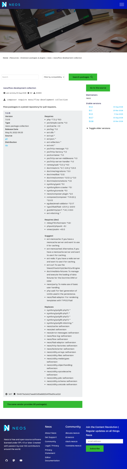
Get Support (51, 437)
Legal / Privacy (52, 446)
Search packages (81, 77)
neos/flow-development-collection (68, 58)
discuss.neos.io (72, 433)
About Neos (50, 433)
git (6, 139)
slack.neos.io (71, 441)
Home (5, 58)
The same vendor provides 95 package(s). (27, 404)
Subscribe (95, 448)
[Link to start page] (11, 4)
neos (50, 58)
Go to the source (98, 88)
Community (50, 441)
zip (6, 145)
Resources (14, 58)
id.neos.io (69, 437)
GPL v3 (21, 443)
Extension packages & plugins (33, 58)
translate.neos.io (73, 446)
